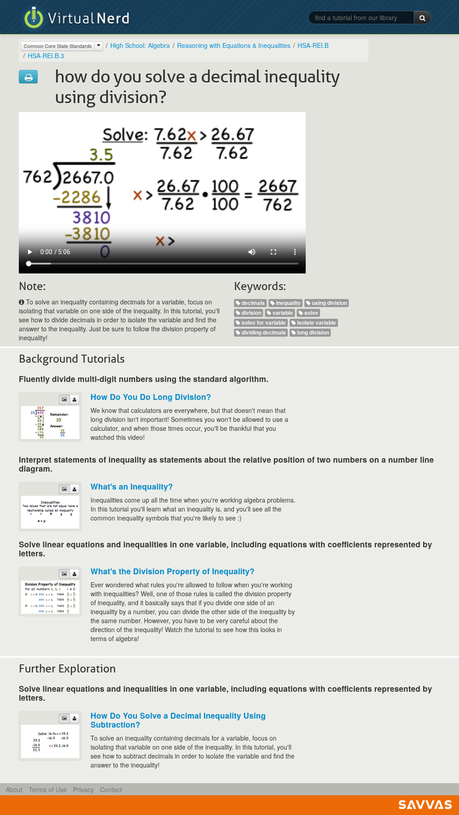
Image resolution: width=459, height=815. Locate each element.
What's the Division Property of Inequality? (173, 571)
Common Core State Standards (57, 46)
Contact (111, 789)
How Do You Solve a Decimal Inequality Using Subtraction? (178, 720)
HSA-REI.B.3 (46, 55)
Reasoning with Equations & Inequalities (233, 45)
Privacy (83, 789)
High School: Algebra (140, 45)
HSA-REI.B (313, 45)
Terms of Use (48, 789)
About (14, 789)
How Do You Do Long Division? (151, 396)
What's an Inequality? (132, 486)
